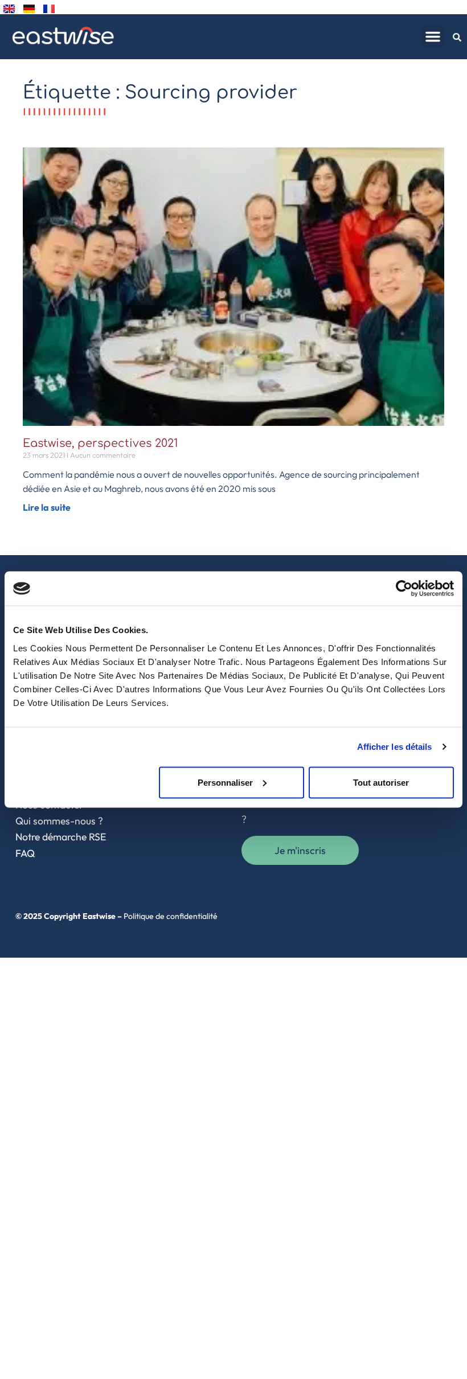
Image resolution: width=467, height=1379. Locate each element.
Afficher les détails (394, 747)
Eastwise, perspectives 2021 (100, 443)
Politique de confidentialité (171, 916)
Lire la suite (47, 507)
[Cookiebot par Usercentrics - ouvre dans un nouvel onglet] (404, 588)
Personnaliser (225, 782)
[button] (433, 36)
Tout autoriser (381, 782)
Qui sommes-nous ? (59, 820)
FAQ (25, 853)
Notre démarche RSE (60, 836)
